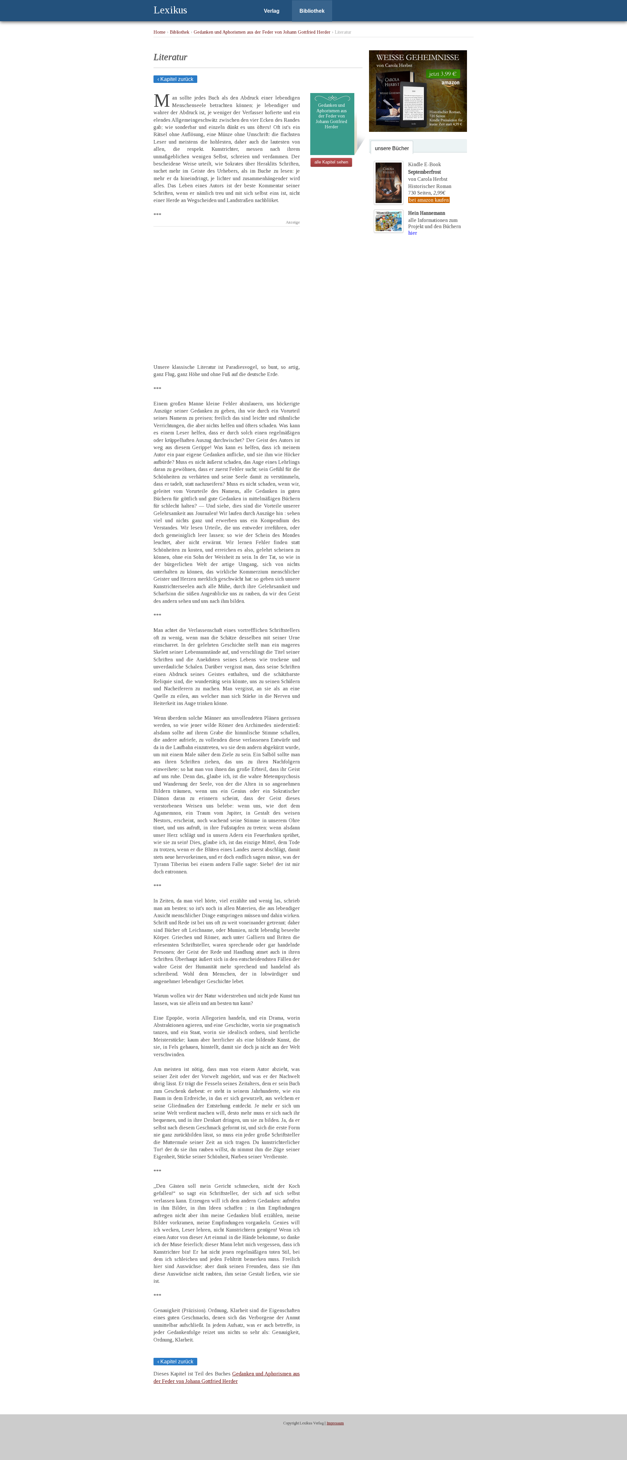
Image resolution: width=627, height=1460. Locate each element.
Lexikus (170, 10)
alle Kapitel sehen (331, 162)
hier (412, 233)
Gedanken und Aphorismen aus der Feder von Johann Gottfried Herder (262, 32)
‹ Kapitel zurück (175, 79)
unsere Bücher (392, 148)
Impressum (335, 1423)
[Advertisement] (226, 289)
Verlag (272, 11)
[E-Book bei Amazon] (418, 130)
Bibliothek (312, 11)
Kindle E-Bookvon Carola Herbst (427, 172)
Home (159, 32)
